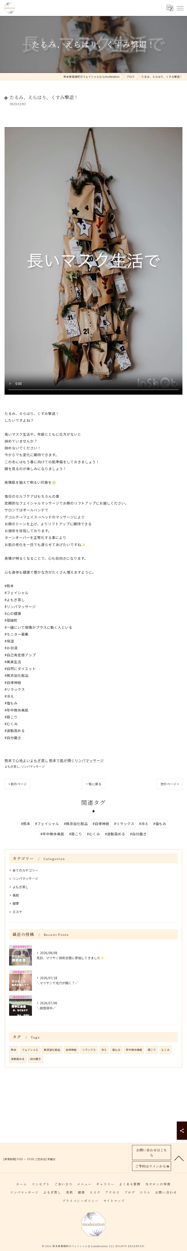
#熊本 (25, 823)
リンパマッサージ (33, 766)
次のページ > (169, 784)
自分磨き (35, 1059)
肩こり (152, 1050)
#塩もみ (159, 823)
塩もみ (116, 1050)
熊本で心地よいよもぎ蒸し (26, 760)
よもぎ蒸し (12, 766)
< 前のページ (17, 784)
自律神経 (71, 1050)
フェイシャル (30, 1050)
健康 (16, 903)
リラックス (89, 1050)
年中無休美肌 (134, 1050)
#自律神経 (101, 823)
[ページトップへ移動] (179, 1158)
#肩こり (75, 833)
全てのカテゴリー (25, 870)
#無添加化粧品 (76, 823)
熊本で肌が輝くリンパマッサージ (76, 760)
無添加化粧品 (52, 1050)
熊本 (13, 1050)
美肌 (16, 895)
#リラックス (124, 823)
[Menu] (180, 8)
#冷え (143, 823)
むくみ (165, 1050)
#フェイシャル (47, 823)
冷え (104, 1050)
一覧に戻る (93, 784)
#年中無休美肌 (52, 833)
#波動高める (115, 833)
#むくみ (93, 833)
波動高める (18, 1059)
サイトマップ (114, 1200)
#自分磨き (138, 833)
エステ (17, 911)
